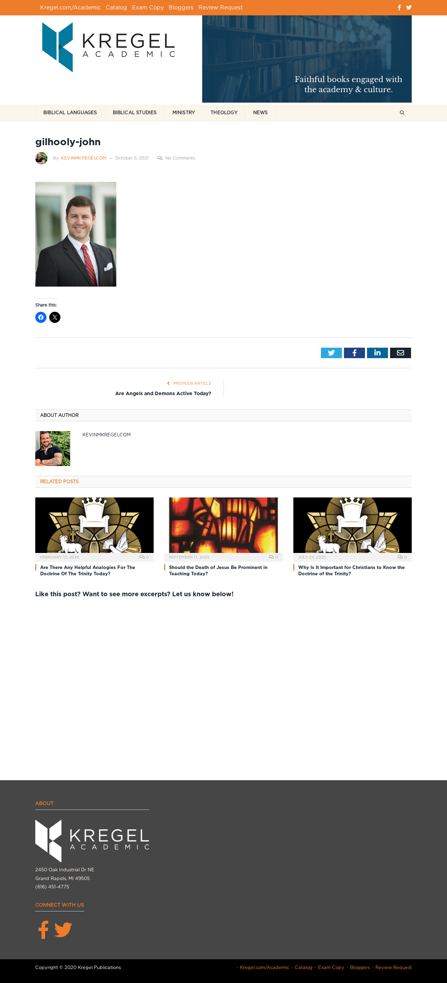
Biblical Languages (70, 112)
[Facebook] (399, 7)
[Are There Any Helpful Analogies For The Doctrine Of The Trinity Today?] (94, 528)
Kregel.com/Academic (70, 7)
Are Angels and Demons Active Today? (163, 393)
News (260, 112)
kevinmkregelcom (84, 158)
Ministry (184, 112)
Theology (224, 112)
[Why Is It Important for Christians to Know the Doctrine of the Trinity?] (352, 528)
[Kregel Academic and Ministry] (112, 46)
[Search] (402, 113)
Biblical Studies (135, 112)
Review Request (220, 7)
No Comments (180, 158)
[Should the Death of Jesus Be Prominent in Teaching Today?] (223, 528)
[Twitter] (409, 7)
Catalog (116, 7)
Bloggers (181, 7)
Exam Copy (148, 7)
